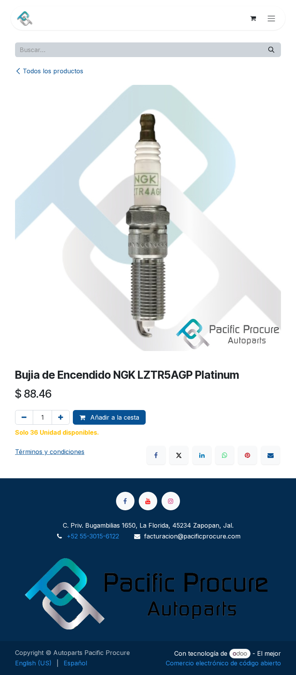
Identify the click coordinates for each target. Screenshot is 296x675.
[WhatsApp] (224, 455)
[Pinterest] (247, 455)
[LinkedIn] (202, 455)
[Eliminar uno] (24, 417)
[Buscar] (271, 49)
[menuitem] (33, 663)
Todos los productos (53, 71)
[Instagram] (170, 501)
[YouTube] (148, 501)
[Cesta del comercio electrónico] (253, 18)
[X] (179, 455)
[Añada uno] (61, 417)
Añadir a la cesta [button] (113, 417)
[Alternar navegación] (271, 18)
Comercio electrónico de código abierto (223, 663)
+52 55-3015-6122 (93, 536)
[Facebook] (156, 455)
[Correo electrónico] (270, 455)
